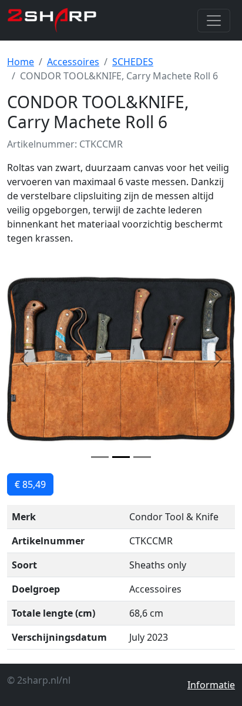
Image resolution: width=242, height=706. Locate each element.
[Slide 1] (100, 457)
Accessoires (73, 61)
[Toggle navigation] (213, 20)
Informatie (211, 684)
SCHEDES (132, 61)
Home (20, 61)
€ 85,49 (30, 484)
